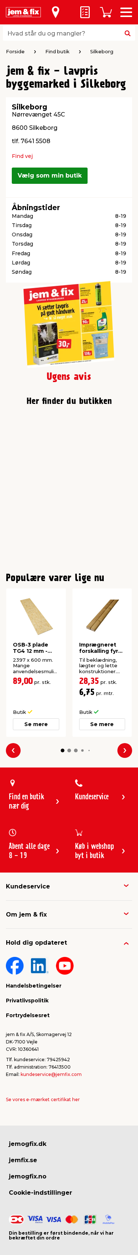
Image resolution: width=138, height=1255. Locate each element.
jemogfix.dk (27, 1143)
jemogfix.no (27, 1176)
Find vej (22, 156)
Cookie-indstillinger (40, 1192)
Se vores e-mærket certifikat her (43, 1099)
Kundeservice (28, 886)
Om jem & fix (26, 914)
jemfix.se (23, 1160)
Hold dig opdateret (36, 942)
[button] (62, 750)
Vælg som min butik (50, 175)
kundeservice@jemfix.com (51, 1074)
